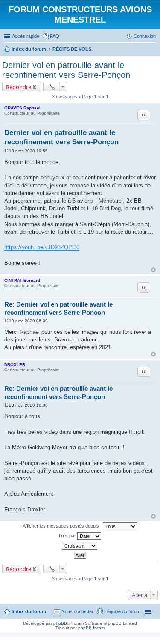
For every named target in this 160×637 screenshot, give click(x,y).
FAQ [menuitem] (54, 36)
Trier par (67, 535)
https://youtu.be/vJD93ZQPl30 (41, 247)
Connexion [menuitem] (145, 36)
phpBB (60, 623)
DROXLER (14, 364)
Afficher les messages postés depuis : (63, 525)
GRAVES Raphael (22, 108)
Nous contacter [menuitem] (77, 611)
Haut (153, 269)
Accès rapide (25, 36)
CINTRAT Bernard (22, 280)
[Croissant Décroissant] (80, 546)
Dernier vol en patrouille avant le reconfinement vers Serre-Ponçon (66, 70)
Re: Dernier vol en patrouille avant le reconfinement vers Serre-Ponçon (58, 308)
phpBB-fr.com (91, 628)
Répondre (18, 87)
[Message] (6, 151)
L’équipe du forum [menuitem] (122, 611)
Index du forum (29, 611)
